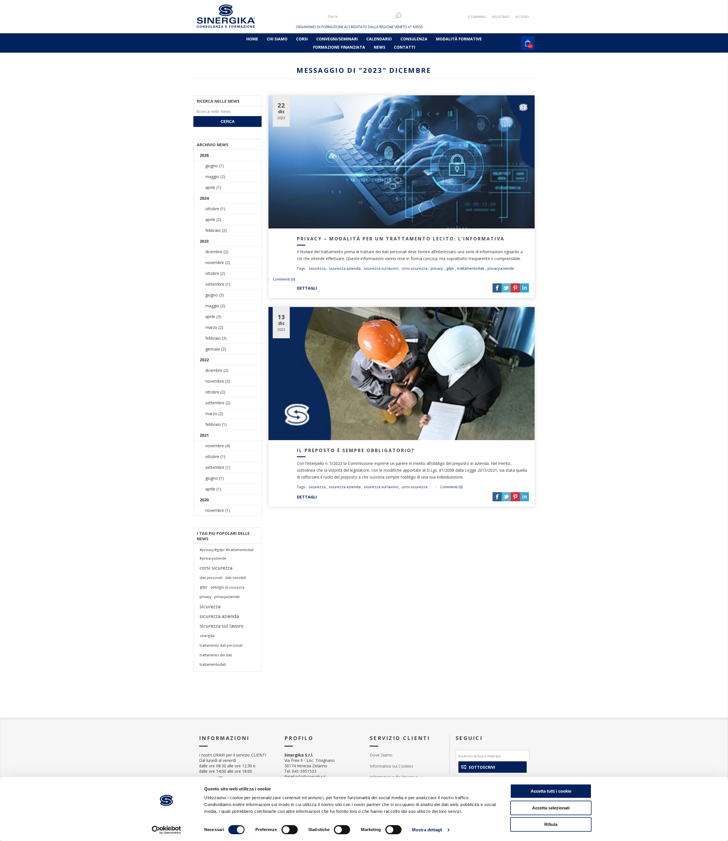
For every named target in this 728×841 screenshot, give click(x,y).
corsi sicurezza (414, 268)
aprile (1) (213, 187)
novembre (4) (217, 445)
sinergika (207, 635)
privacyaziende (500, 268)
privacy (437, 268)
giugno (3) (214, 295)
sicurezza (317, 268)
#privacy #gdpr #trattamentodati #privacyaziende (227, 553)
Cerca (228, 121)
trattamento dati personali (221, 645)
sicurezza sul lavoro (381, 268)
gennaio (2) (215, 349)
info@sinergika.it (310, 776)
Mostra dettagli (427, 829)
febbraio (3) (216, 338)
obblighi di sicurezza (227, 587)
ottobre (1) (215, 208)
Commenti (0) (284, 279)
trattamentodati (470, 268)
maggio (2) (215, 176)
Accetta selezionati (551, 807)
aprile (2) (213, 219)
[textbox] (360, 16)
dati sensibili (235, 577)
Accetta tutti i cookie (551, 791)
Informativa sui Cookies (391, 766)
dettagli (307, 288)
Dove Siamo (381, 755)
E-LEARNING (477, 17)
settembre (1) (217, 284)
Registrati (501, 17)
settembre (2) (217, 402)
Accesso (522, 17)
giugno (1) (214, 165)
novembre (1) (217, 510)
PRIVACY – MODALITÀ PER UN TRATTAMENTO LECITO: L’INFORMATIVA (400, 239)
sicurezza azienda (345, 268)
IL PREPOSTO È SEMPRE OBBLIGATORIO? (356, 450)
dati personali (211, 577)
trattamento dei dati (216, 655)
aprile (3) (213, 316)
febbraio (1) (216, 424)
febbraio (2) (216, 230)
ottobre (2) (215, 273)
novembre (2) (217, 262)
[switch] (290, 829)
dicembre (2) (216, 251)
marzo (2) (214, 327)
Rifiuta (550, 824)
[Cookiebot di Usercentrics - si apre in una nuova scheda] (166, 830)
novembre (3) (217, 381)
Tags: (301, 268)
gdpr (450, 268)
